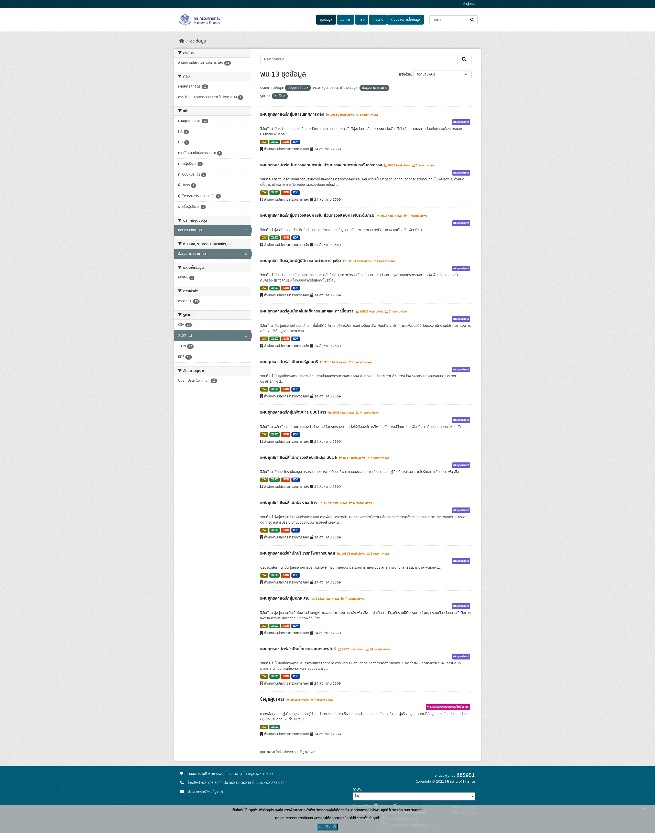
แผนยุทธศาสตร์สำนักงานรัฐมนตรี (289, 362)
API (296, 752)
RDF (295, 142)
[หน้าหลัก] (181, 41)
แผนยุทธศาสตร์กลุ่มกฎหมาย (285, 598)
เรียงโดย (405, 74)
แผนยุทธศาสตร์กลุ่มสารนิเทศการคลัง (292, 114)
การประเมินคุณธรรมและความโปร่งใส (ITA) (448, 707)
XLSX (274, 142)
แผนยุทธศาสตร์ (461, 122)
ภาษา (357, 789)
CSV (264, 142)
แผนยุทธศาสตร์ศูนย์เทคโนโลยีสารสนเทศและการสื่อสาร (307, 311)
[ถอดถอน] (307, 88)
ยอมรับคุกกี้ (327, 826)
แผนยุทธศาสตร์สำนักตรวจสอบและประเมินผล (299, 457)
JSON (285, 142)
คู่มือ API (310, 752)
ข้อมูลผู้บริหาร (272, 699)
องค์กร (345, 19)
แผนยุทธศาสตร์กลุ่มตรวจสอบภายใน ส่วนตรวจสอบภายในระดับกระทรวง (321, 165)
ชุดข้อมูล (326, 19)
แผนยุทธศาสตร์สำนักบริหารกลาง (289, 502)
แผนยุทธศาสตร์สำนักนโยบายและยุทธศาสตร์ (298, 649)
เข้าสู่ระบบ (469, 4)
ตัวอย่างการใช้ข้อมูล (405, 19)
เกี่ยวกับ (378, 19)
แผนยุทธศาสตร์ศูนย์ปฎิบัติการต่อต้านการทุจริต (301, 260)
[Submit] (472, 19)
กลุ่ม (361, 19)
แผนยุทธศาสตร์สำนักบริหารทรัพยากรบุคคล (298, 553)
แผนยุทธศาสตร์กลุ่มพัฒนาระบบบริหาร (293, 412)
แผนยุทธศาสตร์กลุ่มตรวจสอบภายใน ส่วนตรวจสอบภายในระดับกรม (317, 215)
